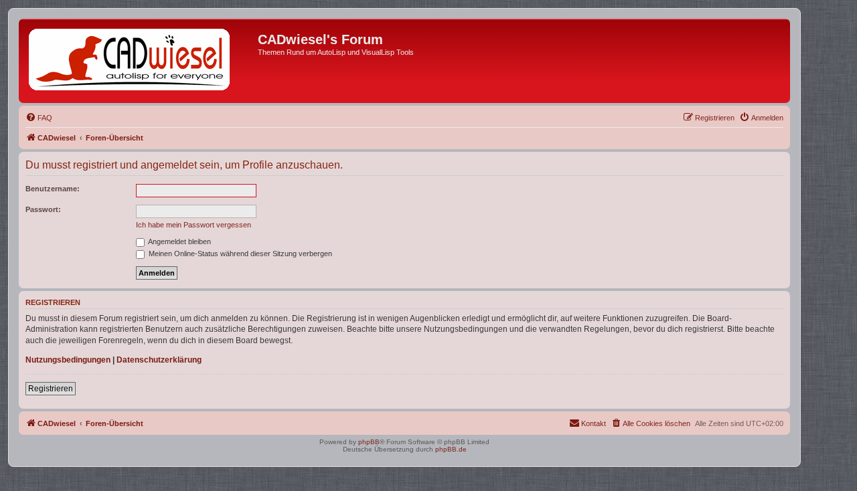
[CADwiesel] (140, 61)
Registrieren (50, 388)
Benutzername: (52, 189)
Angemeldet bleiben (179, 241)
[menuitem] (38, 118)
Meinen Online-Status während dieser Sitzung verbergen (239, 254)
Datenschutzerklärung (159, 360)
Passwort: (43, 209)
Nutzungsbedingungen (67, 360)
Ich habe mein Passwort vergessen (193, 225)
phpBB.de (451, 449)
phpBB (369, 442)
